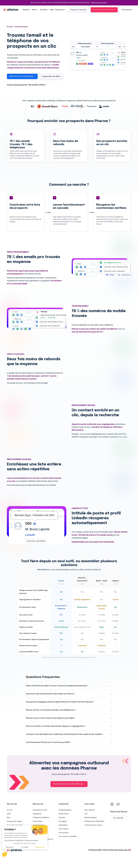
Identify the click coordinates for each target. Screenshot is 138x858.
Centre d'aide (37, 821)
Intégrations (37, 814)
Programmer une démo (78, 9)
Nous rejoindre (90, 810)
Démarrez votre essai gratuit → (22, 76)
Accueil (9, 810)
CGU (86, 814)
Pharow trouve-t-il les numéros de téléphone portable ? (69, 718)
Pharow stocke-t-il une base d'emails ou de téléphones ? (69, 710)
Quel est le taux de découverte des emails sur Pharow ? (69, 694)
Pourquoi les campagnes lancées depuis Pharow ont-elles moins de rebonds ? (69, 702)
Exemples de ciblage (14, 821)
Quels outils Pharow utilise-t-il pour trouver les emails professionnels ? (69, 686)
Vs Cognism (63, 821)
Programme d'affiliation (41, 817)
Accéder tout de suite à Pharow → (69, 784)
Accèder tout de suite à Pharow (104, 9)
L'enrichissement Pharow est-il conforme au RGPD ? (69, 742)
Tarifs (9, 814)
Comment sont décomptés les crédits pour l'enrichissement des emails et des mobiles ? (69, 734)
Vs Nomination (64, 814)
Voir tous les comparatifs (68, 836)
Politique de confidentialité (94, 821)
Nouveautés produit (40, 810)
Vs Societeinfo (64, 829)
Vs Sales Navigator (65, 810)
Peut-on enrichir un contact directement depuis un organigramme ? (69, 726)
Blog (8, 817)
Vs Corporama (64, 832)
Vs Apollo (62, 817)
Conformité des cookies (93, 825)
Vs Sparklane (63, 825)
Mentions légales (91, 817)
